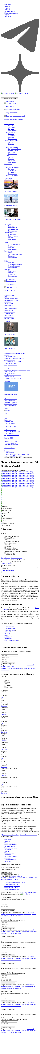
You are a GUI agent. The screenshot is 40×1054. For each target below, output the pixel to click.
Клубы (10, 252)
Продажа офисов (9, 132)
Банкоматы (7, 420)
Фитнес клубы (9, 318)
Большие (11, 125)
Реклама (7, 9)
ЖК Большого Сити (10, 441)
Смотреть (4, 697)
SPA (5, 297)
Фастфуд (7, 269)
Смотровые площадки (15, 254)
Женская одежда (9, 371)
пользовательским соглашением (11, 915)
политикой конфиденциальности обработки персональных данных (18, 913)
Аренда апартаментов (11, 147)
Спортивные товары (10, 363)
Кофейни (11, 272)
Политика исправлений (12, 886)
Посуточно (11, 152)
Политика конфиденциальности (14, 882)
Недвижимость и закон (11, 435)
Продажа (11, 144)
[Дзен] (20, 91)
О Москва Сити (9, 448)
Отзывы (7, 8)
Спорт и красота (9, 279)
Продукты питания (10, 365)
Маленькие (11, 127)
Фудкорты (11, 274)
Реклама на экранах (10, 402)
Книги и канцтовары (11, 356)
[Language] (1, 94)
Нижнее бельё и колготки (12, 361)
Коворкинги (8, 164)
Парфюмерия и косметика (12, 375)
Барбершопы (8, 305)
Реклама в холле (9, 400)
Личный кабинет (16, 876)
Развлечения (8, 251)
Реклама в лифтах (10, 405)
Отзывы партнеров (10, 844)
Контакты (7, 16)
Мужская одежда (9, 373)
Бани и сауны (8, 310)
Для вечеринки (13, 150)
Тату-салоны (8, 315)
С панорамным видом (15, 264)
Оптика (6, 368)
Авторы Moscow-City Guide (9, 879)
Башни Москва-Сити (11, 444)
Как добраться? (5, 558)
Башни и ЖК (8, 438)
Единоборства (8, 317)
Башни (6, 851)
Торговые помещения (11, 140)
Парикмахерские (9, 295)
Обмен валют (8, 421)
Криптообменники (10, 423)
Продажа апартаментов (11, 167)
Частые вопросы (9, 11)
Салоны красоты (9, 312)
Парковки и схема (16, 558)
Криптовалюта (9, 433)
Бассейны (7, 302)
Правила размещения (11, 13)
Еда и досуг (8, 178)
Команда (7, 6)
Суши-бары (12, 271)
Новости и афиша (10, 426)
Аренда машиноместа (11, 175)
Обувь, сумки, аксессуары (12, 378)
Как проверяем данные (11, 889)
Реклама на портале (10, 399)
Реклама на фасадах (10, 404)
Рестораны (7, 224)
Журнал (6, 14)
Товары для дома (9, 376)
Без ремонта (12, 172)
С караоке (11, 246)
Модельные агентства (11, 300)
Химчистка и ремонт (11, 640)
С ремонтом (12, 170)
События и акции (10, 430)
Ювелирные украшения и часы (14, 358)
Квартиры (7, 155)
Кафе (6, 261)
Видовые (11, 129)
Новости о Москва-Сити (12, 431)
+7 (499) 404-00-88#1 (7, 570)
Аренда (10, 142)
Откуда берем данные (11, 887)
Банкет (10, 237)
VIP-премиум (12, 227)
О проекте (7, 4)
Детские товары (9, 360)
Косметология (8, 303)
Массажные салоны (10, 308)
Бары (6, 242)
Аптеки (6, 355)
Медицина (8, 633)
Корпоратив (12, 234)
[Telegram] (20, 53)
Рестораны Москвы (10, 856)
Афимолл (7, 321)
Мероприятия (8, 232)
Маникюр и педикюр (11, 298)
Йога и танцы (8, 313)
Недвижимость (9, 101)
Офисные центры (10, 443)
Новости (7, 637)
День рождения (13, 236)
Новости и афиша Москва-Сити (11, 877)
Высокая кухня (13, 229)
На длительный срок (14, 149)
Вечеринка (11, 256)
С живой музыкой (14, 244)
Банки (6, 408)
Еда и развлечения (10, 628)
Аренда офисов (9, 124)
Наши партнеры (9, 843)
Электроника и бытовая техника (14, 353)
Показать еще (12, 130)
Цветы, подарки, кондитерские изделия (17, 370)
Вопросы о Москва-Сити (29, 877)
